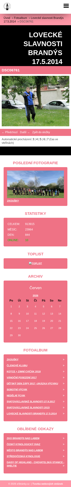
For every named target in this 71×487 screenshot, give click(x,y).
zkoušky (13, 200)
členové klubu (17, 365)
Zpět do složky (41, 132)
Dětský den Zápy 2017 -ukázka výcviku (32, 383)
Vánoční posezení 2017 (22, 377)
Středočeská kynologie (23, 456)
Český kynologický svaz (23, 444)
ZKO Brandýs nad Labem (23, 438)
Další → (25, 132)
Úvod (7, 17)
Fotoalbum (20, 17)
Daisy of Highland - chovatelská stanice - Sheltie (35, 464)
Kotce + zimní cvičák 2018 (24, 371)
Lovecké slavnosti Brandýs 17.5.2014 (32, 413)
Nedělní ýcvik (16, 395)
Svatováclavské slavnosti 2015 (28, 407)
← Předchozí (10, 132)
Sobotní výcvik (17, 389)
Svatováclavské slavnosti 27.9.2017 (31, 401)
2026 (35, 295)
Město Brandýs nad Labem (25, 450)
